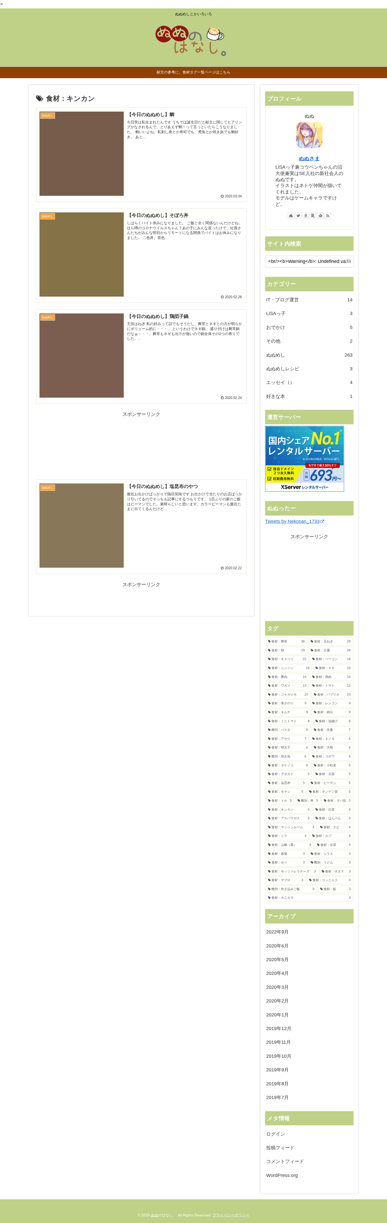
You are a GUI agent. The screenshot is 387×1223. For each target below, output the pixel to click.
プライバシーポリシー (230, 1215)
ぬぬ (154, 1215)
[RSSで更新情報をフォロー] (328, 216)
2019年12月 (278, 1028)
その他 (309, 341)
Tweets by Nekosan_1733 (292, 521)
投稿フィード (280, 1147)
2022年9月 (277, 932)
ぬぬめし (309, 355)
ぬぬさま (309, 158)
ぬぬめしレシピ (309, 368)
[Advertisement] (141, 445)
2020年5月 (277, 959)
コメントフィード (285, 1161)
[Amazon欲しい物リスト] (305, 216)
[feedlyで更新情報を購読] (320, 216)
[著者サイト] (291, 216)
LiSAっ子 (309, 313)
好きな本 (309, 396)
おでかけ (309, 327)
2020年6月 (277, 946)
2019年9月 (277, 1069)
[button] (348, 261)
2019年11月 (278, 1042)
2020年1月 (277, 1014)
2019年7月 (277, 1097)
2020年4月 (277, 973)
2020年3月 (277, 987)
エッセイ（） (309, 382)
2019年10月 (278, 1056)
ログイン (275, 1134)
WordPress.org (282, 1175)
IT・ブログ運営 (309, 299)
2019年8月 (277, 1083)
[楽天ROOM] (313, 216)
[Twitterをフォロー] (298, 216)
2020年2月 (277, 1001)
